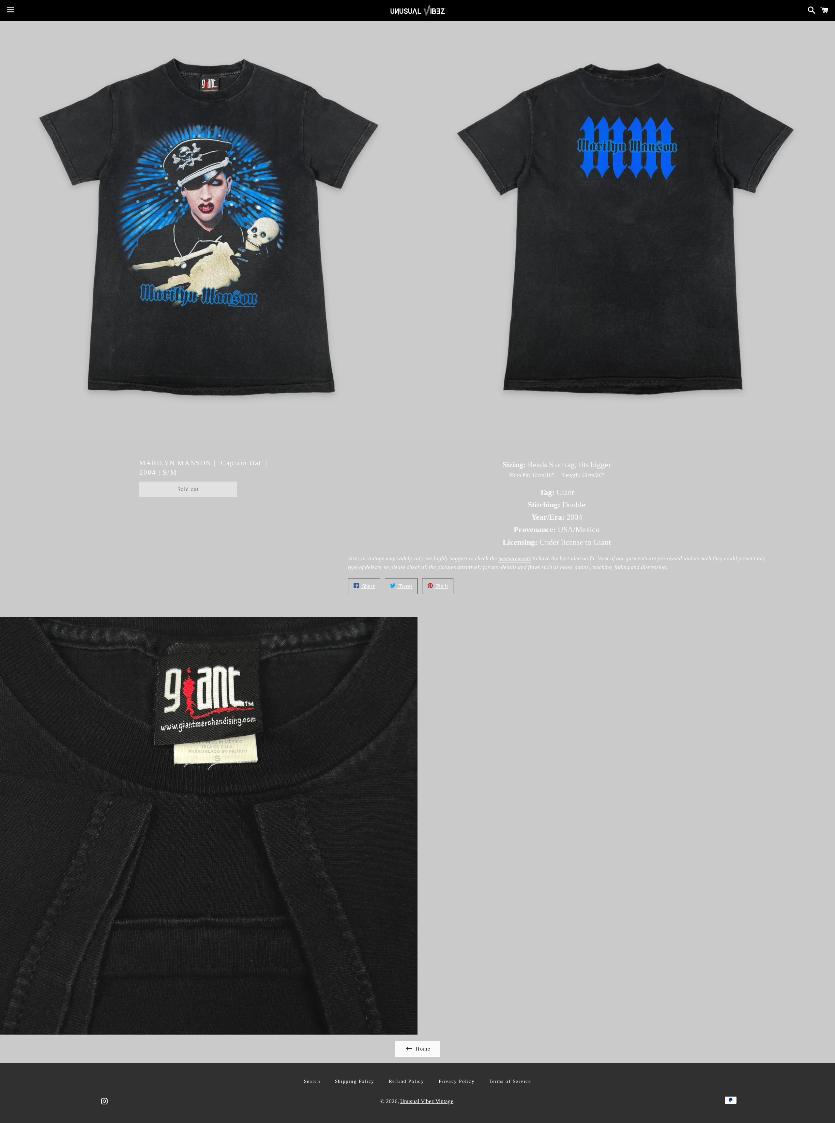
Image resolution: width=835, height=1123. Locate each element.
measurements (514, 558)
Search (312, 1081)
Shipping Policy (355, 1081)
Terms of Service (510, 1081)
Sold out (188, 489)
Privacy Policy (457, 1081)
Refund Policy (406, 1081)
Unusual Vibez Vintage (426, 1101)
